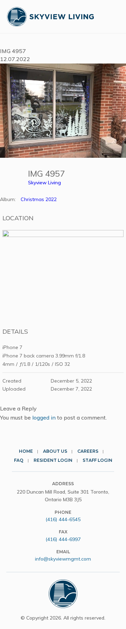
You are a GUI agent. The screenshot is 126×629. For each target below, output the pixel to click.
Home (26, 451)
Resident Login (53, 460)
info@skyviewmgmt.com (63, 559)
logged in (44, 417)
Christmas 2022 (39, 199)
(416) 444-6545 (63, 519)
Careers (87, 451)
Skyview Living (44, 182)
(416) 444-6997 (63, 539)
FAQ (18, 460)
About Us (55, 451)
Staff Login (97, 460)
